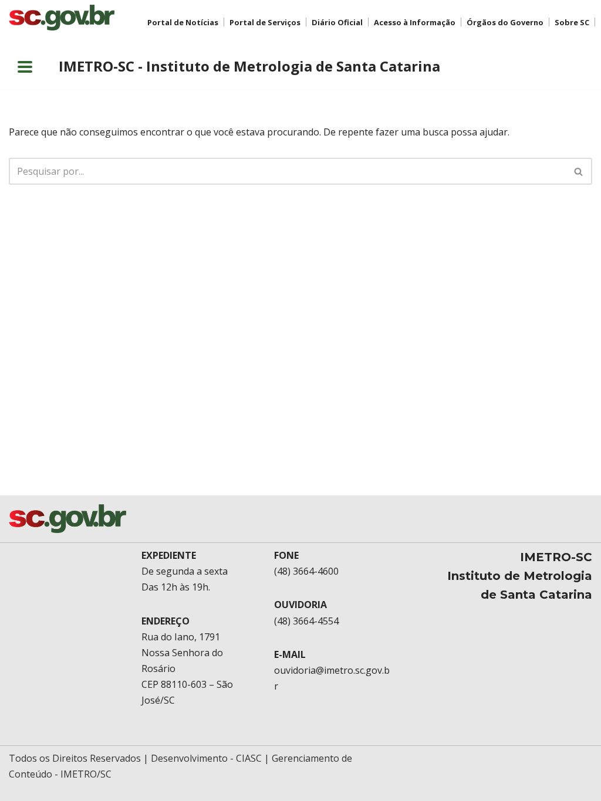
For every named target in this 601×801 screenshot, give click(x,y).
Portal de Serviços (264, 22)
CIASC (249, 758)
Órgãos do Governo (505, 22)
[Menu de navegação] (25, 67)
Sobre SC (572, 22)
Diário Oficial (337, 22)
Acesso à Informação (414, 22)
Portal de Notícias (182, 22)
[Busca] (579, 171)
